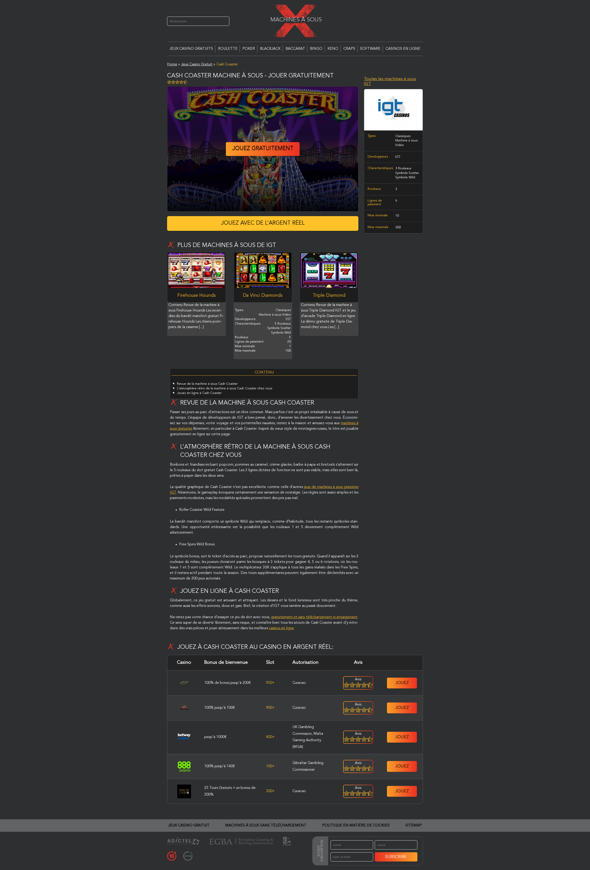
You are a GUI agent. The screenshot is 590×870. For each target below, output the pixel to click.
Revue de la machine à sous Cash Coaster (207, 383)
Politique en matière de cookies (356, 825)
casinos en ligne (281, 628)
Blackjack (270, 49)
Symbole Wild (405, 177)
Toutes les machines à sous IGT (390, 81)
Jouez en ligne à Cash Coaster (199, 393)
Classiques (402, 136)
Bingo (316, 49)
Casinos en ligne (403, 49)
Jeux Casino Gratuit (188, 825)
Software (370, 49)
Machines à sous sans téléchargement (265, 825)
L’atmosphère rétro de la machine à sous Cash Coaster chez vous (224, 388)
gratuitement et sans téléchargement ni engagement (314, 617)
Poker (248, 49)
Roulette (228, 49)
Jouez (402, 683)
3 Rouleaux (403, 168)
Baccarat (295, 49)
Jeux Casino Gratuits (191, 49)
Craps (349, 49)
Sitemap (413, 825)
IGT (397, 157)
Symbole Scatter (407, 173)
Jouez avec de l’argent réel (263, 223)
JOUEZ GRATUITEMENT (262, 149)
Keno (332, 49)
